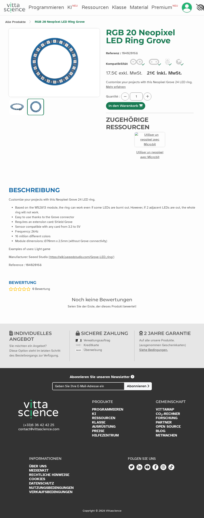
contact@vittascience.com (38, 429)
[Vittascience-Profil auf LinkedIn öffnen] (139, 467)
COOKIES (37, 479)
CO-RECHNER (168, 414)
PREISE (98, 431)
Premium (164, 7)
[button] (17, 107)
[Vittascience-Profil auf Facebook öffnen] (155, 467)
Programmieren (46, 7)
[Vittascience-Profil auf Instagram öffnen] (163, 467)
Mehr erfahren (116, 87)
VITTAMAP (165, 409)
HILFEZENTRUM (105, 435)
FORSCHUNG (167, 418)
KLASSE (98, 422)
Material (139, 7)
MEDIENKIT (39, 470)
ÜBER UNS (38, 466)
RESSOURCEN (103, 418)
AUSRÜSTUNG (104, 426)
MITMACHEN (166, 435)
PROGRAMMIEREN (107, 409)
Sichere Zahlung (104, 333)
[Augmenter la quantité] (147, 96)
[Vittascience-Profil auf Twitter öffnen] (131, 467)
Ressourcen (95, 7)
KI (72, 7)
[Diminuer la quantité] (125, 96)
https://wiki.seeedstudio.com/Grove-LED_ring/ (81, 257)
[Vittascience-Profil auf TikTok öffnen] (171, 467)
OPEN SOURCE (168, 426)
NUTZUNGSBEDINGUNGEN (51, 488)
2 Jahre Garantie (167, 333)
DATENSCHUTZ (41, 483)
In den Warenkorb (124, 106)
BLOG (160, 431)
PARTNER (164, 422)
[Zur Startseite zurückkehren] (14, 8)
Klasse (119, 7)
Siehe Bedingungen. (153, 350)
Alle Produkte (15, 22)
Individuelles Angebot (30, 336)
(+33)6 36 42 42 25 (38, 425)
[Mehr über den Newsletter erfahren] (132, 377)
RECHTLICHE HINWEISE (49, 475)
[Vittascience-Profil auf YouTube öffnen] (147, 467)
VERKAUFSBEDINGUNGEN (51, 492)
